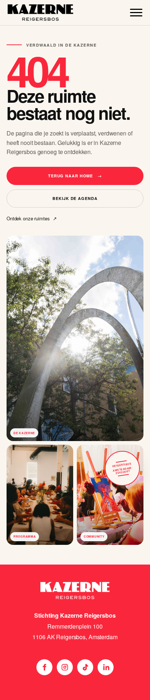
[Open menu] (136, 12)
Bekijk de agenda (74, 198)
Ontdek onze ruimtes (31, 218)
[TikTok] (85, 667)
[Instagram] (65, 667)
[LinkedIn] (106, 667)
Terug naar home (75, 175)
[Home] (40, 12)
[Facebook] (44, 667)
